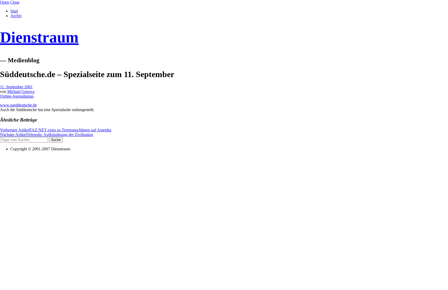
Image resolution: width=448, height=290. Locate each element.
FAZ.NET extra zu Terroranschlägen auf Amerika (55, 130)
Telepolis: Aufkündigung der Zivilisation (46, 134)
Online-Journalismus (17, 96)
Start (14, 11)
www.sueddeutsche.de (18, 105)
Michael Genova (20, 91)
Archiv (16, 16)
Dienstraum (39, 37)
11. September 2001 (16, 87)
